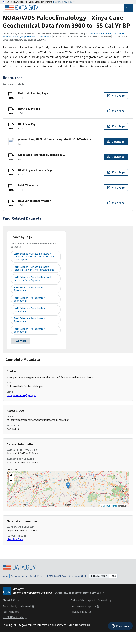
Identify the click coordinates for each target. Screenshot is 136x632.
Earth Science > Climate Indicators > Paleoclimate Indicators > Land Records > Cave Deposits (35, 256)
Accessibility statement (17, 606)
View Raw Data (15, 539)
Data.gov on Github (77, 576)
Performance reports (83, 606)
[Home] (21, 8)
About (5, 576)
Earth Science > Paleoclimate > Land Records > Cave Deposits (32, 279)
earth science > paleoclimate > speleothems (29, 289)
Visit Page (118, 95)
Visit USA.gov (77, 625)
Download (118, 141)
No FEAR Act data (13, 617)
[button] (68, 485)
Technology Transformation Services (77, 592)
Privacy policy (79, 612)
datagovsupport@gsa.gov (21, 395)
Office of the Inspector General (89, 600)
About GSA (9, 600)
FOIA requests (11, 612)
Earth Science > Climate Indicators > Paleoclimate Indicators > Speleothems (34, 268)
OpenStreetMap (110, 505)
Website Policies (37, 576)
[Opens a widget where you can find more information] (120, 626)
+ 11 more (20, 341)
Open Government (19, 576)
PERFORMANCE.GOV (56, 576)
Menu (128, 7)
